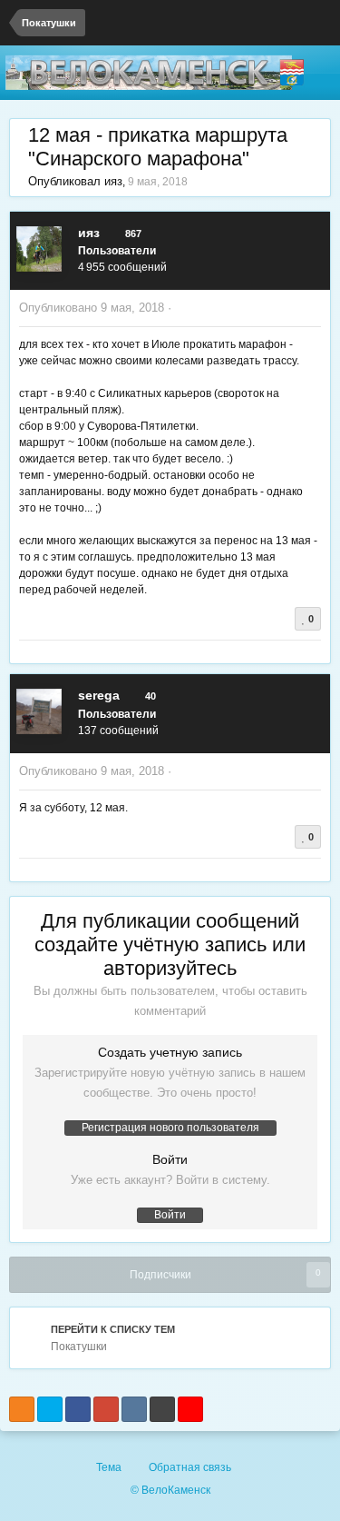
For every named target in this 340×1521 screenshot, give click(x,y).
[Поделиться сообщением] (316, 307)
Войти (170, 1214)
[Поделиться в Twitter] (50, 1409)
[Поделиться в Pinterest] (190, 1409)
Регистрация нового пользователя (170, 1127)
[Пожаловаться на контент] (179, 307)
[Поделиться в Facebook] (78, 1409)
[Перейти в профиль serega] (39, 711)
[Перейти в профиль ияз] (39, 249)
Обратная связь (190, 1467)
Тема (110, 1467)
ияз (113, 181)
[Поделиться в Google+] (106, 1409)
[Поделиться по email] (162, 1409)
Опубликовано (91, 307)
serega (99, 695)
